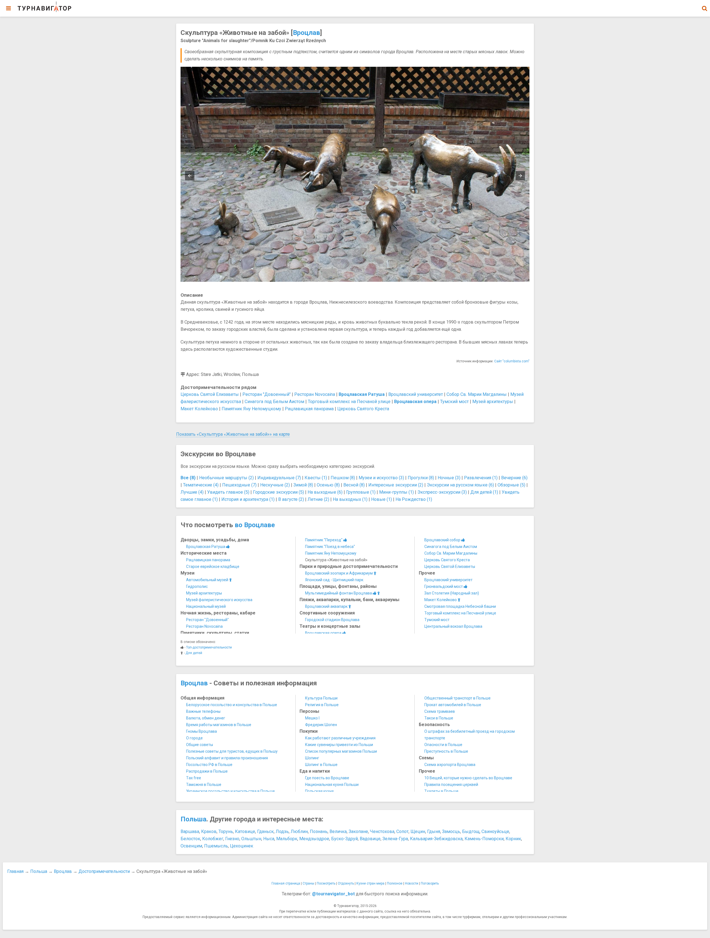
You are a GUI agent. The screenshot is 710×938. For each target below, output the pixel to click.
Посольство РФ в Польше (209, 764)
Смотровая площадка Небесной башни (460, 606)
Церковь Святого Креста (363, 408)
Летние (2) (318, 499)
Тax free (193, 778)
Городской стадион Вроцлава (332, 619)
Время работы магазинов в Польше (218, 724)
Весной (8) (354, 485)
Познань (319, 831)
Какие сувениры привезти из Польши (339, 744)
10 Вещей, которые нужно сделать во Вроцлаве (468, 778)
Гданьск (265, 831)
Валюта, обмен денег (205, 718)
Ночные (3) (449, 477)
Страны (308, 883)
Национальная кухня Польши (332, 784)
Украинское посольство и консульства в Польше (230, 791)
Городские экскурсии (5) (278, 492)
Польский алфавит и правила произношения (227, 758)
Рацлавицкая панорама (309, 408)
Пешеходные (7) (239, 485)
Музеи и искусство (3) (381, 477)
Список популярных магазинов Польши (341, 751)
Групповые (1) (361, 492)
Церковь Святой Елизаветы (210, 394)
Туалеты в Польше (441, 791)
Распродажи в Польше (207, 771)
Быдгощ (471, 831)
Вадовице (370, 838)
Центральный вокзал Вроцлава (453, 626)
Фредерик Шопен (321, 724)
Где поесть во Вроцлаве (327, 778)
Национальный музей (206, 606)
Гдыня (433, 831)
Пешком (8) (343, 477)
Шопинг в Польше (321, 764)
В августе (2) (291, 499)
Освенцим (191, 846)
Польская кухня (319, 791)
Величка (338, 831)
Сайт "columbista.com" (511, 361)
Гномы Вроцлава (201, 731)
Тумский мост (454, 401)
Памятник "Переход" (324, 540)
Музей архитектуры (492, 401)
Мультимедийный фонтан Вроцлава (339, 593)
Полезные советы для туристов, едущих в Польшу (232, 751)
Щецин (417, 831)
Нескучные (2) (275, 485)
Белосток (190, 838)
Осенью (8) (328, 485)
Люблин (299, 831)
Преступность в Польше (446, 751)
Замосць (451, 831)
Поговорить (430, 883)
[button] (704, 8)
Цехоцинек (241, 846)
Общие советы (199, 744)
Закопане (358, 831)
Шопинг (312, 758)
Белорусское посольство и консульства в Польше (231, 705)
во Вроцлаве (255, 525)
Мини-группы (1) (396, 492)
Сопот (402, 831)
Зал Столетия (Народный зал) (451, 593)
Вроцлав (306, 33)
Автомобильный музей (207, 580)
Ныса (268, 838)
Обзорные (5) (511, 485)
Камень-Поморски (484, 838)
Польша (193, 819)
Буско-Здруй (344, 838)
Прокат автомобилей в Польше (452, 705)
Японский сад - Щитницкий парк (334, 580)
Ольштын (251, 838)
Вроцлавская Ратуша (206, 546)
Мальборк (286, 838)
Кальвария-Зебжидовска (436, 838)
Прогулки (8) (421, 477)
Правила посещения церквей (451, 784)
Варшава (190, 831)
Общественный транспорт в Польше (457, 698)
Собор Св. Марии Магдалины (477, 394)
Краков (209, 831)
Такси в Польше (438, 718)
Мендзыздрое (314, 838)
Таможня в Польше (203, 784)
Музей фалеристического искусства (219, 600)
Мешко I (312, 718)
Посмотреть (326, 883)
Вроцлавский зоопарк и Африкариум (339, 573)
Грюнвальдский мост (444, 586)
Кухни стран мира (370, 883)
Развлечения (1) (481, 477)
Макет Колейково (199, 408)
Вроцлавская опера (323, 633)
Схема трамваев (439, 711)
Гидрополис (197, 586)
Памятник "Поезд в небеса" (330, 546)
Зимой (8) (303, 485)
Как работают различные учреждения (340, 738)
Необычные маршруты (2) (226, 477)
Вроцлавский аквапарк (326, 606)
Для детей (194, 653)
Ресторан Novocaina (314, 394)
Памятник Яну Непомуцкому (251, 408)
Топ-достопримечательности (209, 647)
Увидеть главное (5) (228, 492)
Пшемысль (216, 846)
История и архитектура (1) (248, 499)
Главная (15, 871)
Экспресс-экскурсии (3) (442, 492)
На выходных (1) (350, 499)
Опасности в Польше (443, 744)
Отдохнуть (346, 883)
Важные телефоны (203, 711)
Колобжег (212, 838)
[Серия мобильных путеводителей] (44, 7)
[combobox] (704, 5)
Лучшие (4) (192, 492)
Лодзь (282, 831)
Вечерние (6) (514, 477)
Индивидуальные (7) (279, 477)
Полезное (394, 883)
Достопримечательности (104, 871)
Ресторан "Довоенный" (266, 394)
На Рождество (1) (413, 499)
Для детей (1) (484, 492)
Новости (411, 883)
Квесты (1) (316, 477)
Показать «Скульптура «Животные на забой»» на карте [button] (233, 434)
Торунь (226, 831)
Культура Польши (321, 698)
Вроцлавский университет (415, 394)
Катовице (245, 831)
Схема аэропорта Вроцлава (449, 764)
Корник (513, 838)
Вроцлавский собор (442, 540)
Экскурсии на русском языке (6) (460, 485)
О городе (194, 738)
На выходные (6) (325, 492)
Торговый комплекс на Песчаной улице (349, 401)
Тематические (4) (201, 485)
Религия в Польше (322, 705)
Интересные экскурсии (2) (395, 485)
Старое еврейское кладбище (212, 566)
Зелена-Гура (395, 838)
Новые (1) (381, 499)
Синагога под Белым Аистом (274, 401)
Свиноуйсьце (495, 831)
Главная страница (286, 883)
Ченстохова (382, 831)
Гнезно (232, 838)
